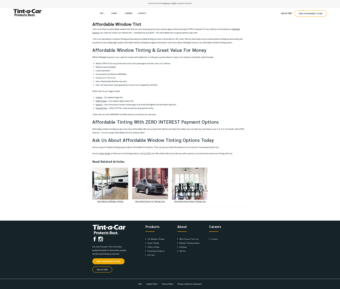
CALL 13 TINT (102, 270)
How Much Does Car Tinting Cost (150, 201)
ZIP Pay (174, 3)
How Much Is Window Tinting (110, 201)
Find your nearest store (310, 13)
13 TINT (147, 153)
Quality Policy (152, 284)
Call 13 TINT (286, 13)
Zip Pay (182, 251)
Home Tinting (153, 243)
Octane (99, 97)
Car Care (151, 255)
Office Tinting (153, 247)
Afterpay (166, 3)
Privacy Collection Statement (190, 284)
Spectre (99, 104)
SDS (140, 284)
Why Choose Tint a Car (189, 239)
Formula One (101, 108)
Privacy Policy (167, 284)
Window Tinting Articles (189, 243)
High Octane (101, 101)
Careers (214, 239)
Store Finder (104, 153)
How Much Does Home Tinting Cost (190, 201)
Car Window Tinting (155, 239)
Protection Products (156, 251)
